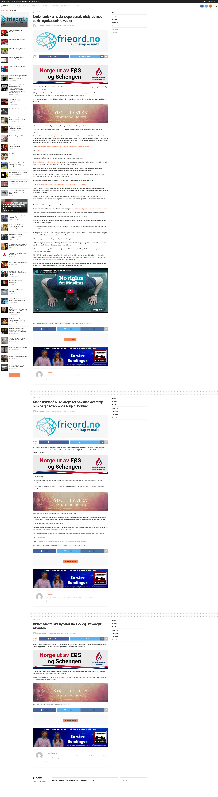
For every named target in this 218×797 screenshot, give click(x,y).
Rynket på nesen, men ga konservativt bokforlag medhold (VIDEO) (17, 272)
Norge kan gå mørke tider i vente (17, 109)
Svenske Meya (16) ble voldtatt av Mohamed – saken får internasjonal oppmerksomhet (18, 164)
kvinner (66, 545)
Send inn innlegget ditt (72, 780)
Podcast (38, 1)
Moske (61, 323)
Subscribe (71, 339)
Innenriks (8, 1)
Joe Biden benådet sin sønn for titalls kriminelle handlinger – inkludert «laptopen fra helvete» (17, 330)
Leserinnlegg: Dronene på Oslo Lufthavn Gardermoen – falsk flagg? (17, 192)
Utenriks (13, 1)
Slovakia (82, 323)
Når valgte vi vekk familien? (16, 154)
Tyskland (89, 323)
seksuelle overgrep (80, 545)
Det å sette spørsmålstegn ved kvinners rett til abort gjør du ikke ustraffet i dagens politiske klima (17, 320)
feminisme (46, 545)
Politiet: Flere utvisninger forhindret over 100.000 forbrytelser (15, 236)
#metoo (39, 545)
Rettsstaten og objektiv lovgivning (18, 347)
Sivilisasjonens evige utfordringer (18, 356)
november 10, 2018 (51, 411)
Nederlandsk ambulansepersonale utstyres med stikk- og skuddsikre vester (13, 21)
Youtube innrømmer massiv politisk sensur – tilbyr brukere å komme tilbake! (14, 206)
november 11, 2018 (51, 25)
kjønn (60, 545)
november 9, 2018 (53, 633)
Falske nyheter (41, 704)
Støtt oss (61, 780)
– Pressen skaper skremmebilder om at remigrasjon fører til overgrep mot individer (18, 77)
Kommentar (25, 1)
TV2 (55, 677)
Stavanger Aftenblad (60, 704)
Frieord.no (41, 25)
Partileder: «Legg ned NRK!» (16, 136)
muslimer (68, 323)
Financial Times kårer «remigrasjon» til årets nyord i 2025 (17, 101)
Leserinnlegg (32, 1)
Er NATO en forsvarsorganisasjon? (18, 262)
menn (71, 545)
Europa (51, 323)
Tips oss (54, 780)
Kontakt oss (84, 780)
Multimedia (18, 1)
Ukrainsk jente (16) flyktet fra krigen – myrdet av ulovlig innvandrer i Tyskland (17, 226)
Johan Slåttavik (42, 633)
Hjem (34, 11)
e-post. (63, 758)
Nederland (75, 323)
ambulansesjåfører (42, 323)
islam (56, 323)
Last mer (14, 375)
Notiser (3, 1)
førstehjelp (54, 545)
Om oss (92, 780)
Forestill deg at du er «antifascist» (18, 181)
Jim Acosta (50, 704)
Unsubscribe (71, 561)
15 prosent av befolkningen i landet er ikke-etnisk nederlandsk (59, 136)
